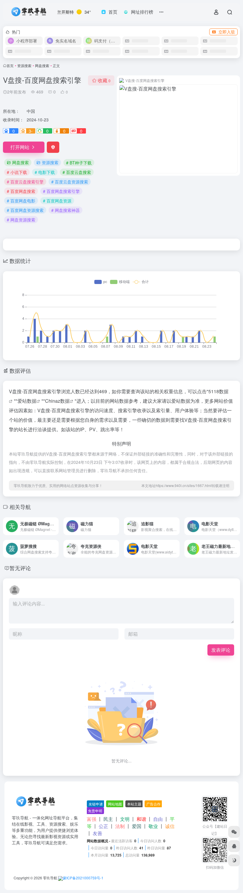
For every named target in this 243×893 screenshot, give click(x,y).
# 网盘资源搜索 (21, 220)
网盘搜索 (42, 65)
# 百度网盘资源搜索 (25, 210)
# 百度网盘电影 (21, 201)
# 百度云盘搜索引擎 (25, 182)
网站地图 (115, 803)
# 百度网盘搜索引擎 (61, 191)
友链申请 (96, 803)
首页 (10, 65)
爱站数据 (26, 400)
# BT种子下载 (79, 163)
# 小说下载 (17, 172)
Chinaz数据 (57, 400)
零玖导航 (50, 877)
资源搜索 (24, 65)
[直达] (53, 522)
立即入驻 (226, 32)
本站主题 (134, 803)
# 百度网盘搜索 (21, 191)
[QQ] (234, 846)
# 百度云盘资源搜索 (69, 182)
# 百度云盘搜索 (77, 172)
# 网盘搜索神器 (65, 210)
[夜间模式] (234, 860)
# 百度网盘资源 (57, 201)
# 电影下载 (45, 172)
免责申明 (95, 810)
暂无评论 (20, 568)
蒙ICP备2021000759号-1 (83, 877)
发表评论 (220, 649)
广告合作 (153, 803)
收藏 (104, 80)
